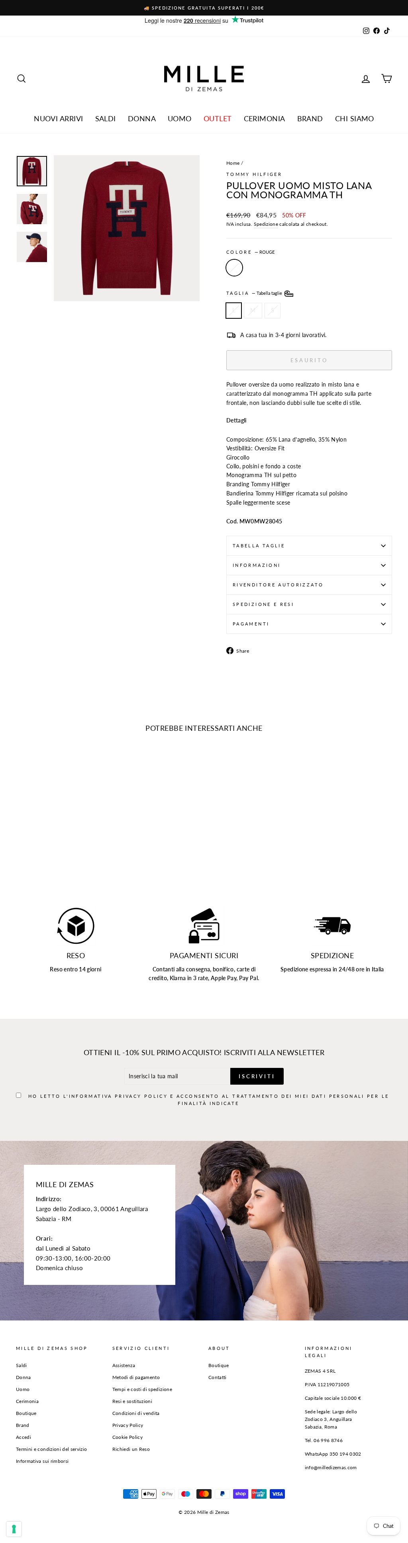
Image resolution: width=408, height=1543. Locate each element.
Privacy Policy (226, 773)
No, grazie (204, 806)
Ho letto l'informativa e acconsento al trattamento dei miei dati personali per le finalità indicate (208, 781)
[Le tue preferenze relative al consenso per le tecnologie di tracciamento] (14, 1529)
